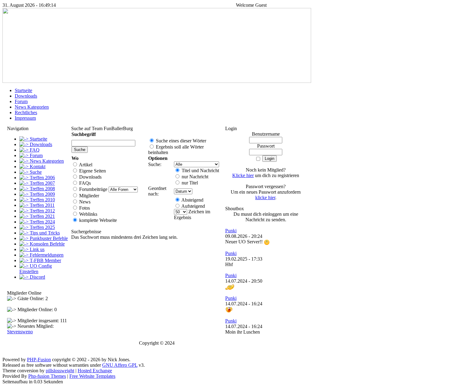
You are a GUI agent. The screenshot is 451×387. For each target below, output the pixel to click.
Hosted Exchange (95, 370)
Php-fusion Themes (47, 376)
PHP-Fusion (39, 359)
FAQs (84, 183)
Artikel (85, 164)
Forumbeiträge (92, 189)
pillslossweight (60, 370)
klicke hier (265, 197)
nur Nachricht (194, 176)
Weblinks (87, 214)
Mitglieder (88, 195)
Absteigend (191, 200)
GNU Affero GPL (119, 365)
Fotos (84, 208)
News (84, 201)
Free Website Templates (92, 376)
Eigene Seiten (92, 170)
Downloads (90, 177)
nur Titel (189, 182)
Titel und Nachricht (199, 170)
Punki (231, 230)
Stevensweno (20, 331)
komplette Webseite (97, 220)
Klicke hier (243, 175)
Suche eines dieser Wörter (180, 140)
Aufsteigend (192, 206)
